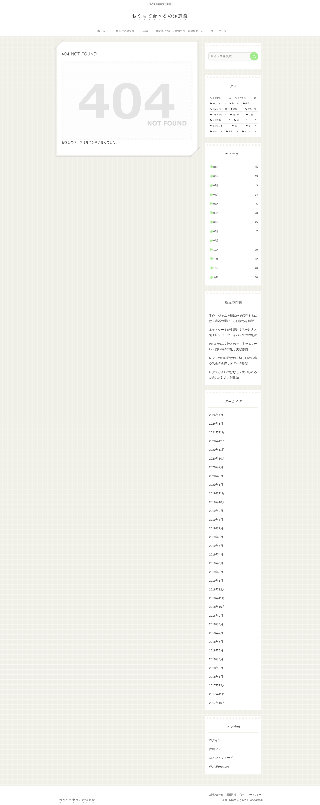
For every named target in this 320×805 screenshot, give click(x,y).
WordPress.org (219, 766)
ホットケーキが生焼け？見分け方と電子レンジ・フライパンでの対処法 (233, 332)
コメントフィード (221, 757)
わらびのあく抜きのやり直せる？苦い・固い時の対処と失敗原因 (233, 346)
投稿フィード (218, 749)
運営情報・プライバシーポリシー (244, 794)
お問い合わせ (216, 794)
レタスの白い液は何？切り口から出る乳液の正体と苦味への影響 (233, 360)
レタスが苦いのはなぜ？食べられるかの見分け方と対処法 (233, 374)
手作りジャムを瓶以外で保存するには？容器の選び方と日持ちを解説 (233, 318)
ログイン (215, 740)
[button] (254, 56)
